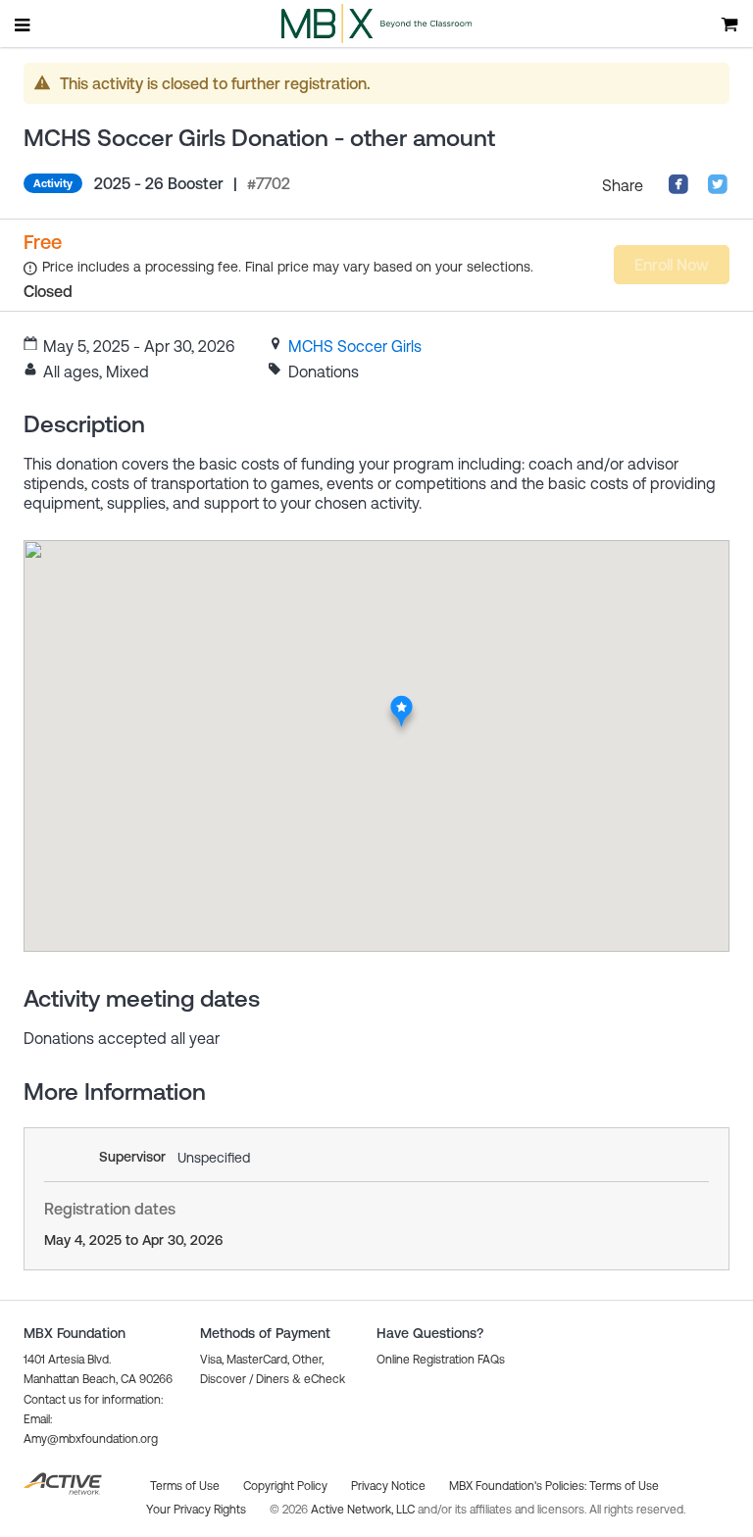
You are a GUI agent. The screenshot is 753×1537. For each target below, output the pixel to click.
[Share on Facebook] (678, 189)
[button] (440, 1359)
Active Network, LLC (364, 1509)
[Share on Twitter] (717, 189)
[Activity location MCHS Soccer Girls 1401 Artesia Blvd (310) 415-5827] (401, 701)
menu (23, 24)
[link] (355, 346)
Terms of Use (624, 1486)
